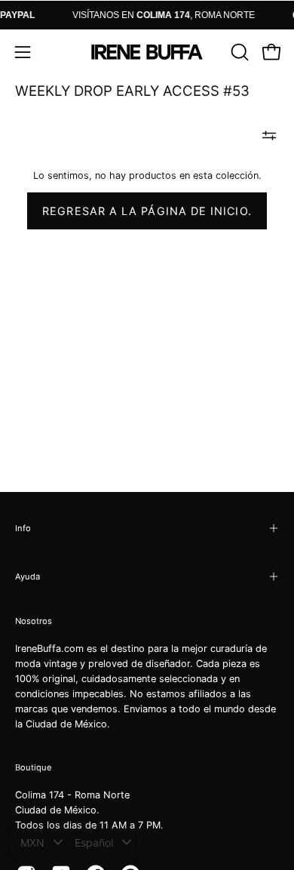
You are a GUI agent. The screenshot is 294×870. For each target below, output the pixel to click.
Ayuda (27, 576)
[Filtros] (269, 135)
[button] (238, 52)
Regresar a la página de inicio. (146, 210)
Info (23, 528)
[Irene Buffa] (147, 52)
